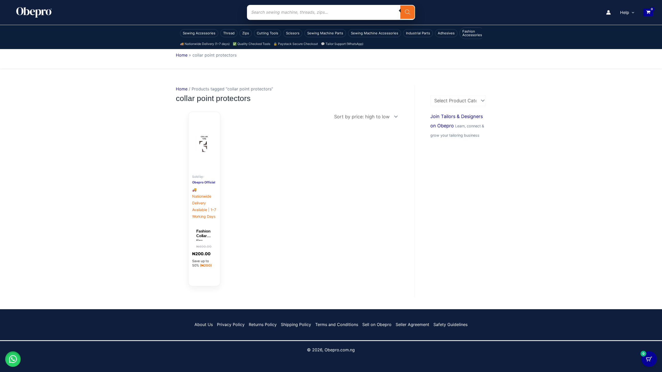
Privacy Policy (231, 324)
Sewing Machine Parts (325, 33)
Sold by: (198, 177)
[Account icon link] (608, 12)
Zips (245, 33)
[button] (631, 12)
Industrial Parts (418, 33)
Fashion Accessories (472, 33)
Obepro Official (203, 182)
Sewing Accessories (199, 33)
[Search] (407, 12)
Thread (229, 33)
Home (181, 55)
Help (624, 12)
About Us (203, 324)
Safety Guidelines (450, 324)
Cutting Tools (267, 33)
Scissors (292, 33)
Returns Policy (263, 324)
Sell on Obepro (377, 324)
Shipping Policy (296, 324)
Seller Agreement (412, 324)
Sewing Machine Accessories (374, 33)
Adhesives (446, 33)
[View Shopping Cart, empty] (648, 12)
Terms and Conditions (336, 324)
